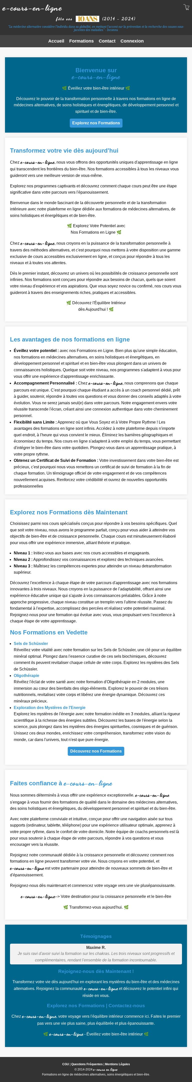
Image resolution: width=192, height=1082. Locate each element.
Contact (107, 41)
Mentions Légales (117, 1064)
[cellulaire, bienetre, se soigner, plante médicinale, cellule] (187, 8)
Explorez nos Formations (96, 123)
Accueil (56, 41)
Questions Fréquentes (87, 1064)
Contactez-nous (126, 1005)
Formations (81, 41)
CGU (65, 1064)
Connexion (132, 41)
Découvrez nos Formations (96, 751)
